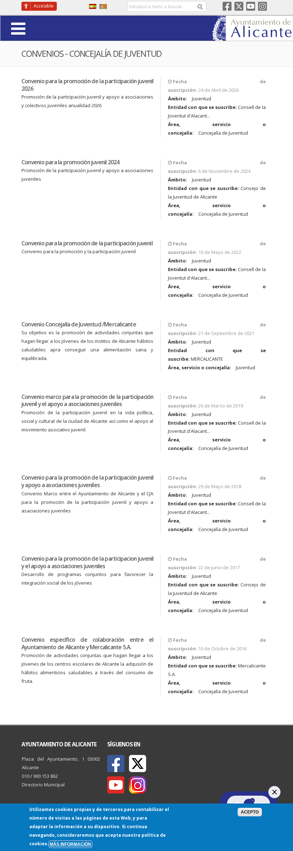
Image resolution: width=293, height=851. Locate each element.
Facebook (227, 6)
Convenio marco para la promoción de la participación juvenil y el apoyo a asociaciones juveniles (87, 400)
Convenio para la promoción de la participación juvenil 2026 (87, 84)
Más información (70, 844)
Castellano (92, 6)
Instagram (262, 6)
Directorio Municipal (43, 784)
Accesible (44, 6)
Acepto (250, 812)
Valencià (103, 6)
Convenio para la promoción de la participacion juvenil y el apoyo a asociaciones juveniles (87, 562)
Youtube (250, 6)
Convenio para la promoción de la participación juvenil (87, 243)
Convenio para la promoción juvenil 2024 (70, 162)
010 (25, 776)
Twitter (238, 6)
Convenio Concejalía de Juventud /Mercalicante (78, 324)
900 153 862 (45, 776)
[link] (252, 36)
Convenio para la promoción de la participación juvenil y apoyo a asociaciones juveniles (87, 481)
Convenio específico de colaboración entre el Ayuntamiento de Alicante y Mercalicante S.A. (87, 643)
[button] (38, 28)
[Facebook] (115, 763)
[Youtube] (115, 785)
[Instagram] (137, 785)
